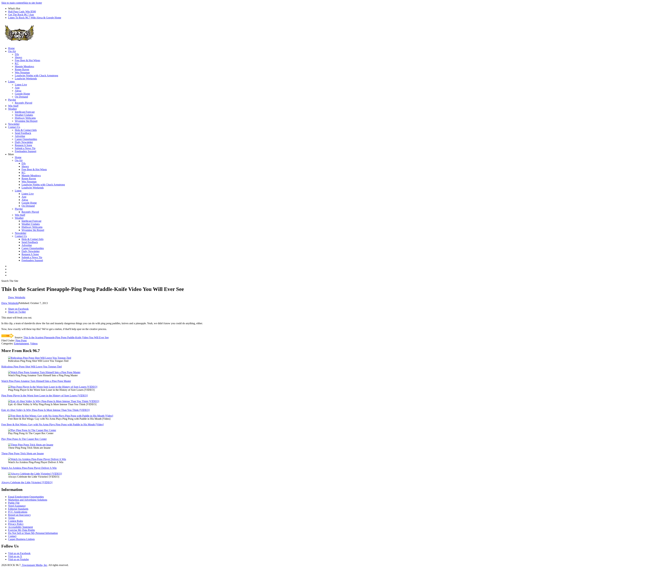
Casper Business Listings (21, 539)
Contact (12, 536)
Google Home (22, 93)
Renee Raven (22, 69)
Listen (11, 81)
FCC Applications (17, 511)
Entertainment (21, 343)
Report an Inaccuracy (19, 514)
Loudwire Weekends (26, 78)
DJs (17, 54)
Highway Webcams (25, 117)
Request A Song (23, 145)
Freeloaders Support (25, 151)
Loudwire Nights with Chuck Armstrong (36, 75)
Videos (34, 343)
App (17, 87)
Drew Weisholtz (10, 303)
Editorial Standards (18, 508)
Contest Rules (15, 521)
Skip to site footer (32, 2)
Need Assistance (17, 505)
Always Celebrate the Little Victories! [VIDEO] (26, 482)
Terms (11, 517)
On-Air (12, 51)
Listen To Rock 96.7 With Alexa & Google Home (34, 17)
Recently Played (23, 102)
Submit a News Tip (25, 148)
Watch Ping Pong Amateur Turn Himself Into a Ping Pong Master (36, 381)
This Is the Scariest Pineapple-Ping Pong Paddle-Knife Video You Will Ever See (66, 337)
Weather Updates (24, 114)
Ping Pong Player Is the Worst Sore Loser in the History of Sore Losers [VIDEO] (44, 395)
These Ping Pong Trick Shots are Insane (22, 453)
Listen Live (21, 84)
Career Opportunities (26, 139)
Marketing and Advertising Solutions (27, 499)
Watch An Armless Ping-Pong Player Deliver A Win (29, 467)
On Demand (21, 96)
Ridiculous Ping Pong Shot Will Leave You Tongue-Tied (31, 366)
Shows (18, 57)
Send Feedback (23, 133)
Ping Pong (21, 340)
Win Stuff (13, 105)
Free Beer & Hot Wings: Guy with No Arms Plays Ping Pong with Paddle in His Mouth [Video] (52, 424)
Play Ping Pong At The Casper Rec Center (24, 439)
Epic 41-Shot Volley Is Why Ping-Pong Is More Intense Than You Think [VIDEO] (45, 410)
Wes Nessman (22, 72)
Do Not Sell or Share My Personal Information (33, 533)
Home (11, 48)
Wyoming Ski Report (26, 121)
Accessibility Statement (20, 527)
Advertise (20, 136)
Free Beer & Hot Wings (27, 60)
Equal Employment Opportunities (26, 496)
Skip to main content (12, 2)
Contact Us (14, 127)
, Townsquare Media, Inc (34, 565)
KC (17, 63)
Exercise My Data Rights (21, 530)
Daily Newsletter (24, 142)
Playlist (12, 99)
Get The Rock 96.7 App (21, 14)
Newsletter (14, 124)
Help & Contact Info (26, 130)
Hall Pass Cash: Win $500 (22, 11)
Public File (14, 502)
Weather (12, 108)
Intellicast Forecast (25, 111)
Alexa (18, 90)
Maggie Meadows (24, 66)
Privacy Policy (16, 524)
